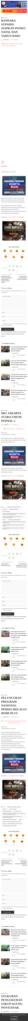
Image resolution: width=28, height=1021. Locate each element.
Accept (14, 1019)
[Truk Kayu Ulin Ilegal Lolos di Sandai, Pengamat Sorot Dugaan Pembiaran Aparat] (5, 392)
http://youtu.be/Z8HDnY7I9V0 (12, 217)
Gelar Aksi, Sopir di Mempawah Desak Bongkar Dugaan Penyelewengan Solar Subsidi (19, 362)
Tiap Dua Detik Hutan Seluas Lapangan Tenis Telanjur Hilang (14, 514)
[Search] (22, 10)
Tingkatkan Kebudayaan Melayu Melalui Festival (12, 517)
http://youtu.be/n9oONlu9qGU (12, 775)
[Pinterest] (17, 266)
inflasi (5, 509)
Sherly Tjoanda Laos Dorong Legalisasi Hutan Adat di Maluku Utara (18, 649)
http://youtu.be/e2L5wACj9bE (12, 475)
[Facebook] (9, 266)
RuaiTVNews (6, 39)
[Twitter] (13, 266)
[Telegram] (9, 270)
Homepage (4, 166)
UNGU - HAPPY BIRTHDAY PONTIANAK (12, 823)
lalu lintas (13, 809)
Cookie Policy (15, 1016)
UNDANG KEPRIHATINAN (14, 519)
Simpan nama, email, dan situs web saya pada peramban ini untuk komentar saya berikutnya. (15, 324)
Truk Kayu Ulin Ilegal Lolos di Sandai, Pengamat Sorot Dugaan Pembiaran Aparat (19, 392)
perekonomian (14, 509)
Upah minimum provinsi (9, 825)
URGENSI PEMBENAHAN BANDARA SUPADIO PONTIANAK (14, 522)
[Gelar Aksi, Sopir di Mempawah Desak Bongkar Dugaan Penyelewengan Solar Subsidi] (5, 363)
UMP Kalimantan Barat (9, 819)
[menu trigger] (24, 10)
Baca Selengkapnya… (22, 355)
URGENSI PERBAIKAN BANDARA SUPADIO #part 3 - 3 (13, 528)
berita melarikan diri (14, 507)
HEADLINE (5, 17)
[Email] (13, 270)
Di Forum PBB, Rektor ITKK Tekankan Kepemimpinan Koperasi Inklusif (19, 348)
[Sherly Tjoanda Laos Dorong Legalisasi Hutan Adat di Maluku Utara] (5, 649)
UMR (4, 519)
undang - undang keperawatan (12, 821)
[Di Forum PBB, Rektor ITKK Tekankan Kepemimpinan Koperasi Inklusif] (5, 349)
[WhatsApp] (21, 266)
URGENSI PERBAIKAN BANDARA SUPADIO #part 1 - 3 (13, 525)
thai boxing (6, 511)
